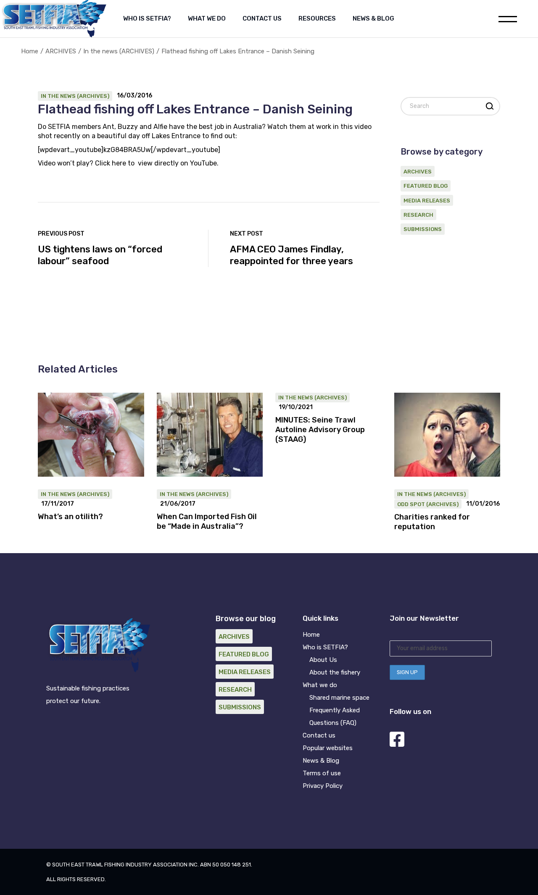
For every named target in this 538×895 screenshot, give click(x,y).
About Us (323, 660)
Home (311, 634)
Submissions (423, 229)
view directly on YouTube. (178, 163)
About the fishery (334, 672)
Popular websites (328, 748)
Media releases (427, 200)
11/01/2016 (483, 504)
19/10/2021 (296, 407)
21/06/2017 (177, 504)
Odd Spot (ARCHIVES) (428, 504)
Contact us (319, 735)
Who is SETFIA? (325, 647)
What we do (320, 685)
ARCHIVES (60, 51)
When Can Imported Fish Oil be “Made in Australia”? (207, 521)
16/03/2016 (134, 96)
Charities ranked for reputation (432, 521)
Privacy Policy (323, 786)
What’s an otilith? (70, 516)
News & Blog (321, 760)
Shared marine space (339, 697)
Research (418, 215)
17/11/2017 (57, 504)
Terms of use (322, 773)
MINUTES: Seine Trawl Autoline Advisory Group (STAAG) (320, 429)
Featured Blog (426, 186)
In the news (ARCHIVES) (118, 51)
